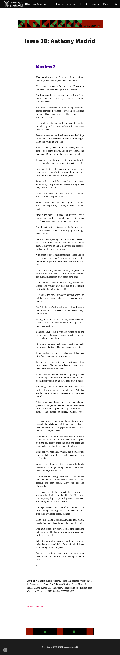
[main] (60, 41)
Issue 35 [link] (84, 4)
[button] (116, 4)
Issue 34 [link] (95, 4)
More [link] (105, 4)
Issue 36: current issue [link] (66, 4)
